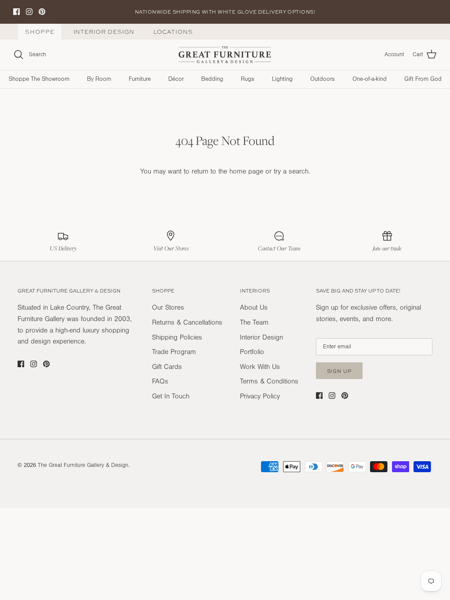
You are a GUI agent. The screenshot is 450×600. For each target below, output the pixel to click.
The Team (254, 322)
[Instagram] (29, 11)
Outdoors (322, 79)
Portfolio (252, 352)
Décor (176, 79)
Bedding (212, 79)
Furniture (140, 79)
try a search (291, 171)
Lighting (282, 79)
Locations (172, 32)
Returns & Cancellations (187, 322)
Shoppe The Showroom (39, 79)
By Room (99, 79)
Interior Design (104, 32)
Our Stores (168, 307)
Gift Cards (167, 367)
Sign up (339, 371)
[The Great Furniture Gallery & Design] (225, 55)
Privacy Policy (260, 396)
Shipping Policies (177, 337)
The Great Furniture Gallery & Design (83, 465)
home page (246, 171)
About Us (254, 307)
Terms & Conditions (269, 381)
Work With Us (260, 367)
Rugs (247, 79)
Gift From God (423, 79)
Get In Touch (170, 396)
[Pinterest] (42, 11)
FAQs (160, 381)
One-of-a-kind (369, 79)
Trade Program (174, 352)
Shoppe (39, 32)
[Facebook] (16, 11)
